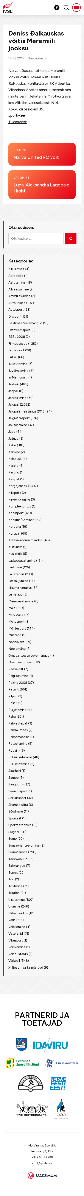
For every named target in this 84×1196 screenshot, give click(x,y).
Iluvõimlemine (18, 371)
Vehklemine (16, 927)
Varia (12, 920)
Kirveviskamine (19, 499)
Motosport (16, 622)
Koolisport (16, 513)
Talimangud (16, 866)
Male (12, 608)
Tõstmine (15, 886)
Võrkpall (14, 961)
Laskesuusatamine (21, 561)
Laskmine (15, 567)
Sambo (13, 778)
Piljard (12, 696)
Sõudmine (15, 811)
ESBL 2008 (16, 337)
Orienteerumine (20, 662)
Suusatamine (17, 852)
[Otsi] (70, 238)
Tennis (13, 873)
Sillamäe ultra (18, 805)
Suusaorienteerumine (24, 845)
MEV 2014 (15, 615)
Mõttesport (17, 628)
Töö (11, 879)
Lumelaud (15, 594)
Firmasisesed (17, 344)
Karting (13, 472)
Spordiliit (14, 818)
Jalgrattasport (19, 418)
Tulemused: (17, 122)
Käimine (14, 452)
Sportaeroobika (19, 825)
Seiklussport (17, 798)
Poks (12, 703)
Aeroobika (15, 276)
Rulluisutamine (19, 764)
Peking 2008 (17, 683)
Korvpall (14, 533)
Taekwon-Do (18, 859)
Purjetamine (17, 710)
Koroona (14, 527)
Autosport (16, 310)
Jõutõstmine (17, 425)
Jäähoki (13, 384)
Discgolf (14, 316)
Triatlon (14, 893)
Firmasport (16, 350)
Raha (12, 716)
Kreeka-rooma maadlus (25, 540)
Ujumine (14, 906)
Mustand (14, 635)
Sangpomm (16, 784)
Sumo (12, 839)
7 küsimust (16, 269)
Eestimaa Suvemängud (25, 323)
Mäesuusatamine (20, 601)
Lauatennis (16, 574)
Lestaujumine (18, 581)
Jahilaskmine (17, 398)
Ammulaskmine (19, 296)
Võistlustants (18, 954)
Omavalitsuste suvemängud (29, 656)
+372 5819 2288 (42, 1157)
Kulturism (15, 547)
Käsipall (13, 479)
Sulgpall (14, 832)
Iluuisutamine (18, 364)
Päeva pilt (15, 669)
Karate (13, 466)
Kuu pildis (15, 554)
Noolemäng (17, 649)
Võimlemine (16, 947)
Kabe (12, 445)
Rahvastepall (17, 723)
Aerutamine (17, 282)
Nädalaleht (16, 642)
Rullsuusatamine (20, 757)
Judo (12, 432)
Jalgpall (13, 404)
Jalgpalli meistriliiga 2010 (26, 411)
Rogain (13, 750)
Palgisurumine (18, 676)
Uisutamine (16, 900)
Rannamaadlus (19, 737)
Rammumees (18, 730)
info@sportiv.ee (42, 1163)
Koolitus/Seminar (21, 520)
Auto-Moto (16, 303)
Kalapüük (15, 459)
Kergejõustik (37, 58)
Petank (13, 689)
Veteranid (15, 933)
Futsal (12, 357)
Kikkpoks (14, 493)
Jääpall (13, 391)
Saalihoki (14, 771)
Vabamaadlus (18, 913)
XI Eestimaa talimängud (25, 968)
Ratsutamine (17, 744)
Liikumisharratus (20, 588)
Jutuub (13, 439)
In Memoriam (18, 377)
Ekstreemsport (19, 330)
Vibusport (15, 940)
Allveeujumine (18, 289)
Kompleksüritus (19, 506)
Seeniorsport (18, 791)
